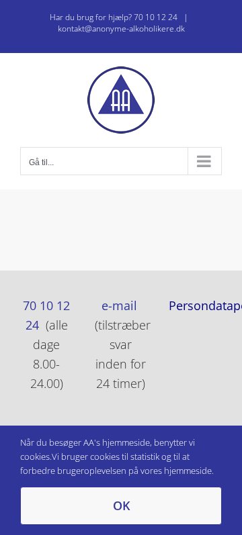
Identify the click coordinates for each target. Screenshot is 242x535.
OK (121, 505)
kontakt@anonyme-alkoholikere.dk (121, 28)
